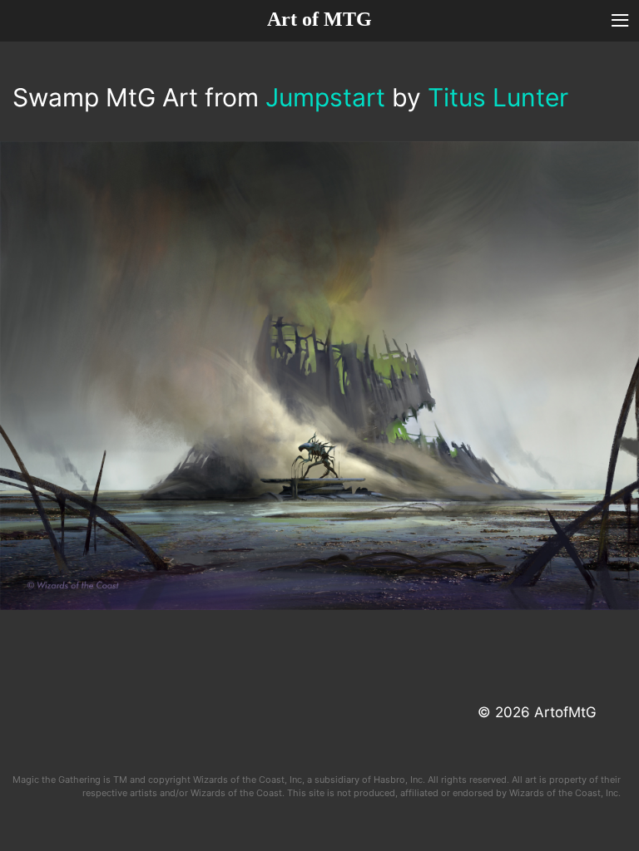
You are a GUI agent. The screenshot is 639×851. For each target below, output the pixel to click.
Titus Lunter (498, 97)
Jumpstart (325, 97)
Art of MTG (319, 19)
